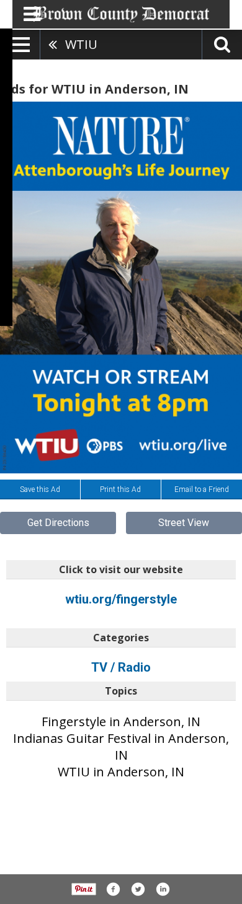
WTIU (81, 44)
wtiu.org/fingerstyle (121, 599)
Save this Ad (40, 489)
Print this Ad (120, 489)
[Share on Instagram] (163, 889)
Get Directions (58, 523)
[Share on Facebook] (113, 889)
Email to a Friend (201, 489)
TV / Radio (121, 667)
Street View (183, 523)
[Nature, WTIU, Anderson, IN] (121, 287)
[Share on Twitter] (138, 889)
